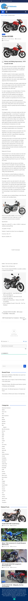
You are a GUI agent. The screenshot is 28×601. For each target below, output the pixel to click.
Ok (14, 599)
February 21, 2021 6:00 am (8, 38)
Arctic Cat (4, 411)
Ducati (3, 448)
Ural (3, 492)
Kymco (3, 471)
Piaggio (3, 481)
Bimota (3, 431)
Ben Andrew (18, 38)
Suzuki (3, 34)
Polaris (3, 483)
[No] (26, 594)
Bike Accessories (5, 429)
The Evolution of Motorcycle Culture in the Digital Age (13, 393)
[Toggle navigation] (6, 11)
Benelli (3, 419)
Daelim (3, 446)
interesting (4, 465)
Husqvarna (4, 460)
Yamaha (3, 500)
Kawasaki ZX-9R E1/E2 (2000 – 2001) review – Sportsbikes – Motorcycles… (13, 312)
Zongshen (4, 502)
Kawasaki (4, 467)
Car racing (4, 444)
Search (24, 366)
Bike (3, 425)
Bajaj (3, 417)
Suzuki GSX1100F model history (10, 523)
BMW (3, 435)
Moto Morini (4, 477)
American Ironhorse (6, 408)
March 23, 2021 (6, 525)
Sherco (3, 487)
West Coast (4, 498)
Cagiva (3, 440)
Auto (3, 413)
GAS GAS (4, 450)
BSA (3, 436)
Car (2, 442)
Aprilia (3, 409)
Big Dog (3, 423)
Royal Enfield (4, 485)
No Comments (6, 40)
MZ (2, 479)
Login (25, 341)
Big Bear (3, 421)
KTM (3, 469)
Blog (3, 433)
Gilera (3, 452)
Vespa (3, 494)
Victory (3, 496)
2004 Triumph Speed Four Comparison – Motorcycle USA (13, 318)
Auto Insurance (5, 415)
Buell (3, 438)
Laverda (3, 473)
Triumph (3, 490)
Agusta (4, 427)
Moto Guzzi (4, 475)
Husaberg (4, 458)
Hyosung (4, 461)
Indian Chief (4, 463)
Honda (3, 456)
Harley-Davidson (5, 454)
